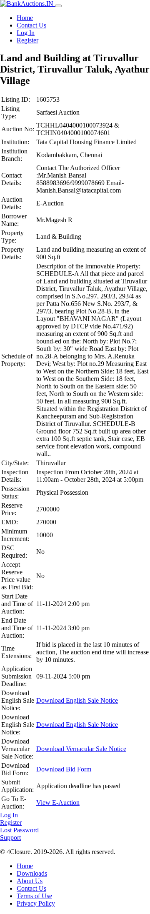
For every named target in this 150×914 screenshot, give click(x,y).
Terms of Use (34, 895)
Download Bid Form (63, 769)
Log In (26, 32)
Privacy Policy (36, 903)
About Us (29, 880)
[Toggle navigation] (58, 6)
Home (25, 17)
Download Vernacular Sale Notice (81, 748)
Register (27, 40)
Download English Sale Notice (77, 700)
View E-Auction (58, 802)
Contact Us (31, 25)
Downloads (32, 873)
